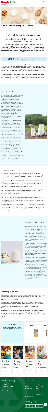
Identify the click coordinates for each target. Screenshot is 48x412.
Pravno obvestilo (28, 388)
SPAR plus (38, 384)
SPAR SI (2, 30)
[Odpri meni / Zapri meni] (46, 2)
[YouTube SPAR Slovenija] (38, 406)
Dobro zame (15, 30)
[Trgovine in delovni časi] (44, 2)
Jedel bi (26, 384)
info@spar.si (4, 387)
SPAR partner (39, 390)
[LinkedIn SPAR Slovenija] (35, 406)
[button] (45, 333)
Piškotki (37, 388)
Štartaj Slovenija (39, 386)
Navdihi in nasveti (8, 30)
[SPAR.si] (8, 2)
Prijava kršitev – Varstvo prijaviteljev (41, 393)
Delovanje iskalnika (29, 396)
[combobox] (5, 5)
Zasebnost (27, 390)
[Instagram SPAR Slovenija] (29, 406)
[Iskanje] (46, 4)
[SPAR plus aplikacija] (41, 406)
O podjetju (27, 386)
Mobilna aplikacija (29, 393)
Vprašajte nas (7, 390)
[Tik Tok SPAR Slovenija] (32, 406)
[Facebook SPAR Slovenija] (26, 406)
